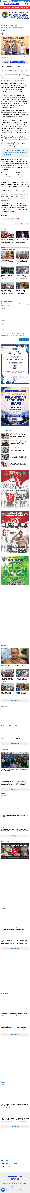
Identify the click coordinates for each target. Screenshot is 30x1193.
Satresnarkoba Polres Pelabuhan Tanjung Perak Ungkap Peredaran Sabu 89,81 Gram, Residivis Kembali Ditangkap (19, 456)
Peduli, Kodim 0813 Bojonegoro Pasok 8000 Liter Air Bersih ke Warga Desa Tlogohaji (21, 277)
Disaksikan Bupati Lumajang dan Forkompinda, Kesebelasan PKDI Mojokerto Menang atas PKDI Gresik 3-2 (7, 783)
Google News (20, 1186)
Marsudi (6, 33)
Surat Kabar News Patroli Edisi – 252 (21, 737)
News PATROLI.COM (13, 1189)
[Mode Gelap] (25, 4)
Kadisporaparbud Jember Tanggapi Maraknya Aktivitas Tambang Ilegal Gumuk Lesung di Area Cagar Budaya (13, 928)
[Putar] (3, 858)
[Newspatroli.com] (11, 4)
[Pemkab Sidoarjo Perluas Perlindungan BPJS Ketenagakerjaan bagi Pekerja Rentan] (5, 464)
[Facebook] (12, 1179)
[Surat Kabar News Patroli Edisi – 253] (7, 731)
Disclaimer (7, 1185)
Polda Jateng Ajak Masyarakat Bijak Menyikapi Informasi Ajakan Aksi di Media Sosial (7, 262)
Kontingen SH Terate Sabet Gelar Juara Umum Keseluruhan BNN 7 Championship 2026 (7, 277)
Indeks (13, 1185)
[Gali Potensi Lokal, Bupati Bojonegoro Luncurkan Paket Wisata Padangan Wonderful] (7, 935)
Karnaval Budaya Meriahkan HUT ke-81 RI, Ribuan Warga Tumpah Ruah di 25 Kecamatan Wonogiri (19, 435)
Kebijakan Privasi (11, 1186)
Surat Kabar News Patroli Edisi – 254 (9, 725)
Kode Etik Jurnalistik (20, 1185)
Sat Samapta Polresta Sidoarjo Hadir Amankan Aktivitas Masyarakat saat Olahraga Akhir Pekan (7, 292)
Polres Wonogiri (6, 1167)
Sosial (13, 1167)
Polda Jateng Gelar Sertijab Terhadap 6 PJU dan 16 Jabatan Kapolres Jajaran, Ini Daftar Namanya (14, 1014)
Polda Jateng (23, 1164)
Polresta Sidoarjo (6, 1164)
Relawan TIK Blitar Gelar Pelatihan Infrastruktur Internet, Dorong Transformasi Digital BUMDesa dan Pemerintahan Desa (22, 1027)
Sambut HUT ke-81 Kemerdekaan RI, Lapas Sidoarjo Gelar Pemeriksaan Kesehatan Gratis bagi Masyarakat (22, 829)
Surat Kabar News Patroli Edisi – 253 (6, 737)
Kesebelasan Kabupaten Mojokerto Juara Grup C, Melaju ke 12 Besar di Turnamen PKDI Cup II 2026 (22, 783)
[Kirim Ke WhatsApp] (28, 224)
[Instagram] (15, 1179)
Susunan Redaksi (6, 1183)
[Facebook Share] (15, 224)
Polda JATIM (15, 1164)
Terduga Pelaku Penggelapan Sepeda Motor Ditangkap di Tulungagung (18, 442)
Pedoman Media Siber (16, 1183)
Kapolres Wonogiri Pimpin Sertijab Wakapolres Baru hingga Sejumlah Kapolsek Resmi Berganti (21, 262)
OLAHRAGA (4, 23)
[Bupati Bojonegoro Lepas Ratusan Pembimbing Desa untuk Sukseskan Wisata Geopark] (22, 935)
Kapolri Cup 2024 (5, 219)
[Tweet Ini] (18, 224)
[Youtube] (18, 1179)
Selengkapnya (14, 700)
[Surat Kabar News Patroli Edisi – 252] (22, 731)
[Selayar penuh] (27, 858)
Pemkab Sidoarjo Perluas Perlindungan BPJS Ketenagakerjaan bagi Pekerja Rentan (18, 464)
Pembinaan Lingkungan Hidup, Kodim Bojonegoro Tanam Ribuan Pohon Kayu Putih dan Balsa (7, 1027)
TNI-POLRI (9, 23)
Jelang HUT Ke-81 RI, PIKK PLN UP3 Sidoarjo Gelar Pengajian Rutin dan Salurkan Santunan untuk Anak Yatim (7, 1120)
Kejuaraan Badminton (16, 219)
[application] (15, 851)
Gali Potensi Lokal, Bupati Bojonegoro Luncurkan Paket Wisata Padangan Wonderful (7, 942)
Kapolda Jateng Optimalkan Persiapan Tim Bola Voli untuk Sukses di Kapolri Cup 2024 (7, 241)
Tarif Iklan (25, 1183)
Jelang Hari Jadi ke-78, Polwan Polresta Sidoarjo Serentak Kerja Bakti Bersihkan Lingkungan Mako (22, 292)
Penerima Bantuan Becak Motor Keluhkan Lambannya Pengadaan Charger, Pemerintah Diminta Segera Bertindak (19, 449)
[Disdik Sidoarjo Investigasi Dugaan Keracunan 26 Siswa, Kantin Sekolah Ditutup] (7, 822)
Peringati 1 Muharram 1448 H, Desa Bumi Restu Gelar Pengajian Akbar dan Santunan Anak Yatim (22, 1120)
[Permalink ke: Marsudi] (2, 33)
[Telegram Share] (24, 224)
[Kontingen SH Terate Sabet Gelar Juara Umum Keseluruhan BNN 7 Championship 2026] (7, 270)
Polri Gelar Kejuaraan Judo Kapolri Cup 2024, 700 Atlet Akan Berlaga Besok (22, 241)
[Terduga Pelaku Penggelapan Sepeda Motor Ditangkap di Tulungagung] (5, 443)
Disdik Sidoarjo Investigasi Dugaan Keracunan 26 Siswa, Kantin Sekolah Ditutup (7, 829)
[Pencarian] (28, 4)
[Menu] (2, 4)
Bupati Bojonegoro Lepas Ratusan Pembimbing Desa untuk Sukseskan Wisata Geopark (22, 942)
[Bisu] (24, 858)
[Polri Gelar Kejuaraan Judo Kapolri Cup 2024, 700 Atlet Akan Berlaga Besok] (22, 234)
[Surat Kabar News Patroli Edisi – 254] (15, 716)
